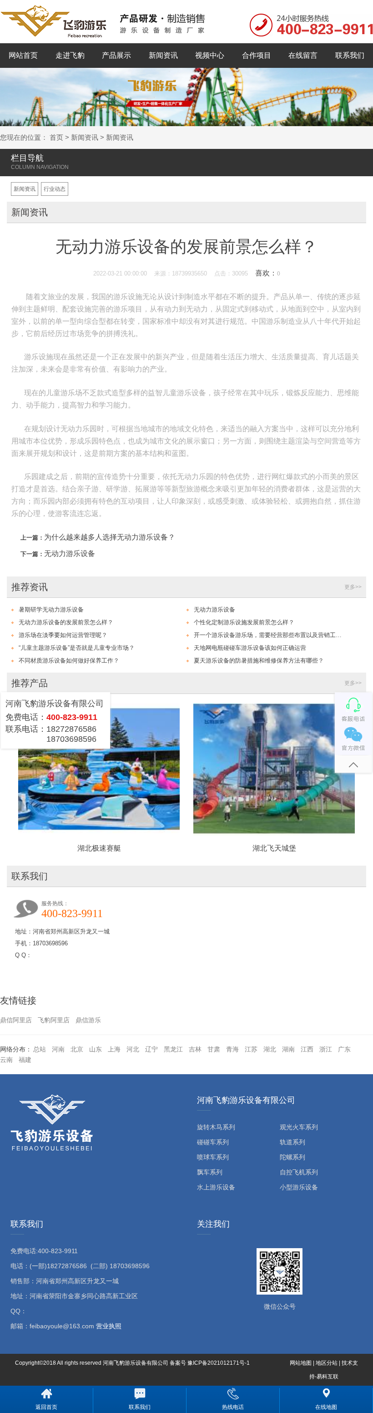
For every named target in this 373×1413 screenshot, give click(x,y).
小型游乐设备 (299, 1187)
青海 (232, 1049)
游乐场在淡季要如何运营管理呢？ (63, 635)
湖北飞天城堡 (274, 848)
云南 (6, 1059)
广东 (344, 1049)
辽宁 (151, 1049)
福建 (25, 1059)
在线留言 (303, 55)
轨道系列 (292, 1142)
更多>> (353, 587)
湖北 (269, 1049)
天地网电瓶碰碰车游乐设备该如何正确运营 (250, 647)
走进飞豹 (70, 55)
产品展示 (116, 55)
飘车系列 (209, 1172)
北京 (77, 1049)
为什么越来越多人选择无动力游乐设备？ (109, 537)
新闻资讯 (163, 55)
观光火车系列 (299, 1127)
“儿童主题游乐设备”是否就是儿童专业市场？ (77, 647)
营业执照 (108, 1326)
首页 (56, 137)
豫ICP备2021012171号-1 (218, 1363)
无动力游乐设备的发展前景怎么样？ (66, 622)
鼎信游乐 (88, 1020)
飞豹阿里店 (54, 1020)
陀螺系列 (292, 1157)
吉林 (195, 1049)
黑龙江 (173, 1049)
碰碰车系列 (213, 1142)
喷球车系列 (213, 1157)
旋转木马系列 (216, 1127)
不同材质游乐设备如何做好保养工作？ (69, 660)
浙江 (325, 1049)
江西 (307, 1049)
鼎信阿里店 (16, 1020)
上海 (114, 1049)
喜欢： (267, 273)
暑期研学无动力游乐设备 (51, 609)
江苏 (251, 1049)
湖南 (288, 1049)
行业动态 (55, 189)
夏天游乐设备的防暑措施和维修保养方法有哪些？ (259, 660)
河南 (58, 1049)
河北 (132, 1049)
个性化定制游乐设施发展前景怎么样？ (244, 622)
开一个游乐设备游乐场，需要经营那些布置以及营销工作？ (269, 635)
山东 (95, 1049)
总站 (39, 1049)
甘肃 (213, 1049)
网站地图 (301, 1363)
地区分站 (327, 1363)
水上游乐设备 (216, 1187)
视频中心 (209, 55)
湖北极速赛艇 (99, 848)
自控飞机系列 (299, 1172)
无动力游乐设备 (69, 553)
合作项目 (256, 55)
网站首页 (23, 55)
